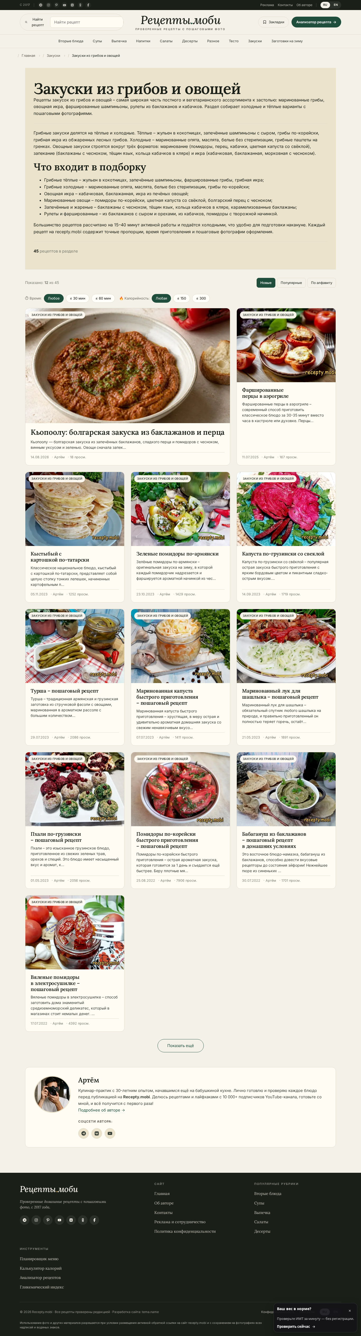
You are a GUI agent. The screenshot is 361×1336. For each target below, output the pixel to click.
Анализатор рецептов (40, 1277)
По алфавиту (321, 283)
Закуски (255, 41)
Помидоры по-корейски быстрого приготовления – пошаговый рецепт (167, 840)
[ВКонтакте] (72, 5)
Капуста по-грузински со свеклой (283, 553)
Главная (162, 1193)
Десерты (190, 41)
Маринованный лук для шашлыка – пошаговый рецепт (280, 694)
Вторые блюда (70, 41)
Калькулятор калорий (41, 1268)
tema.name (150, 1312)
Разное (213, 41)
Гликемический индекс (42, 1287)
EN (336, 5)
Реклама (267, 5)
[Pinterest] (56, 5)
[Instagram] (49, 5)
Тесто (234, 41)
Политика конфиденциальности (185, 1231)
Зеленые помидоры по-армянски (177, 553)
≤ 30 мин (77, 298)
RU (325, 5)
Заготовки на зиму (287, 41)
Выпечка (119, 41)
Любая (161, 298)
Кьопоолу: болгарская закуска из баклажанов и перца (128, 432)
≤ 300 (201, 298)
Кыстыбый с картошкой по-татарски (60, 556)
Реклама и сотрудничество (180, 1221)
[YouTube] (64, 5)
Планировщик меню (39, 1258)
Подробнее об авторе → (101, 1110)
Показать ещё (180, 1045)
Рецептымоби (49, 1189)
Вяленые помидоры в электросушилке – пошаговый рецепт (55, 983)
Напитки (143, 41)
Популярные (291, 283)
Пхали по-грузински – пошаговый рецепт (56, 837)
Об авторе (304, 5)
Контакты (285, 5)
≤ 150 (181, 298)
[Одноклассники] (80, 5)
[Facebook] (88, 5)
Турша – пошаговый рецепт (64, 691)
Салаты (166, 41)
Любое (54, 298)
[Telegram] (41, 5)
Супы (97, 41)
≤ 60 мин (103, 298)
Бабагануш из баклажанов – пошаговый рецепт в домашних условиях (274, 840)
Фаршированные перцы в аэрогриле (265, 393)
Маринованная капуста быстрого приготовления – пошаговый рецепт (167, 697)
